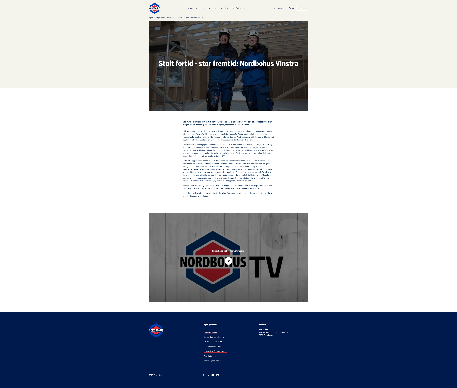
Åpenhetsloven (210, 356)
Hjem (151, 17)
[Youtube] (212, 375)
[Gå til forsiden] (154, 8)
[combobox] (292, 8)
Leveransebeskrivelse (213, 341)
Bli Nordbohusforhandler (214, 337)
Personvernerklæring (212, 346)
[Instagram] (208, 375)
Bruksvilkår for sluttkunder (215, 351)
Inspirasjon (160, 17)
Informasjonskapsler (212, 361)
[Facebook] (203, 375)
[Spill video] (228, 261)
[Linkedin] (217, 375)
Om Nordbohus (210, 332)
